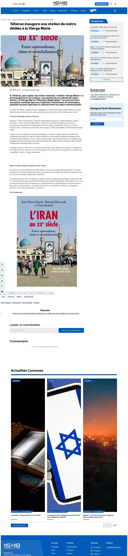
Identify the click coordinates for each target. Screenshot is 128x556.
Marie (31, 293)
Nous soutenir (27, 303)
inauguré (42, 110)
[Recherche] (111, 4)
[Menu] (115, 10)
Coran (19, 293)
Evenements (16, 303)
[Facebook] (2, 264)
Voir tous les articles (19, 525)
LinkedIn (96, 554)
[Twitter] (2, 286)
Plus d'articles (6, 303)
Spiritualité (11, 293)
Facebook (97, 547)
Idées (45, 11)
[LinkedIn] (2, 275)
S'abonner (97, 124)
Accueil (15, 11)
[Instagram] (2, 270)
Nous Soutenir (102, 4)
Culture (52, 11)
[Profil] (115, 4)
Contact (83, 11)
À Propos (73, 11)
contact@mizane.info (98, 99)
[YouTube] (2, 291)
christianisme (40, 293)
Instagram (97, 551)
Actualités (26, 11)
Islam (37, 11)
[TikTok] (2, 281)
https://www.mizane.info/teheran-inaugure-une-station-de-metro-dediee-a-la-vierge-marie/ (46, 313)
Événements (62, 11)
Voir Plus (106, 80)
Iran (25, 293)
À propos (70, 550)
